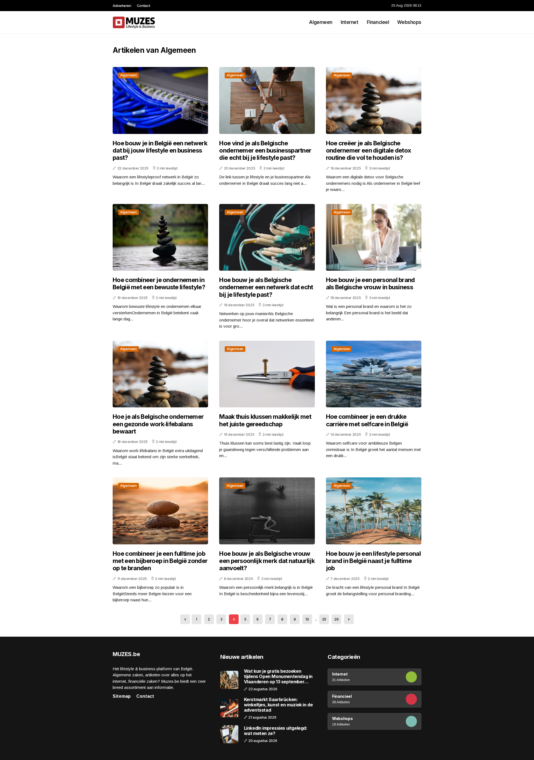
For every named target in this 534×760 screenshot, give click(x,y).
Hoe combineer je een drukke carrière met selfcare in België (367, 420)
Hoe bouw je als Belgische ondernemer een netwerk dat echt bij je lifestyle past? (266, 287)
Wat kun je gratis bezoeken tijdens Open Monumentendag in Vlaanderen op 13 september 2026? (278, 677)
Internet (350, 22)
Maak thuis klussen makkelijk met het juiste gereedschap (265, 420)
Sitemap (122, 696)
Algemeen (320, 22)
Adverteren (122, 5)
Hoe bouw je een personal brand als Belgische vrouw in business (370, 283)
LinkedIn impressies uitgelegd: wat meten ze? (275, 731)
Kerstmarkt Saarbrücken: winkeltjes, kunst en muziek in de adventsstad (278, 705)
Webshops (409, 22)
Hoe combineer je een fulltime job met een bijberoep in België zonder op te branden (160, 561)
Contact (143, 5)
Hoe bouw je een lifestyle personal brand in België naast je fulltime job (373, 561)
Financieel (378, 22)
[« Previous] (185, 619)
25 (324, 619)
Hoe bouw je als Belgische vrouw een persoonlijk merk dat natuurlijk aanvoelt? (267, 561)
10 (307, 619)
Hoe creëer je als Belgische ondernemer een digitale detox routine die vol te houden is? (368, 150)
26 (336, 619)
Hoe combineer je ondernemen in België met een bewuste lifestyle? (159, 283)
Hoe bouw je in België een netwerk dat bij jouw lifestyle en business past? (160, 150)
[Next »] (349, 619)
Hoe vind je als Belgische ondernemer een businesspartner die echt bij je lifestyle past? (265, 150)
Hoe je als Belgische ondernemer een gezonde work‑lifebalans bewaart (158, 424)
